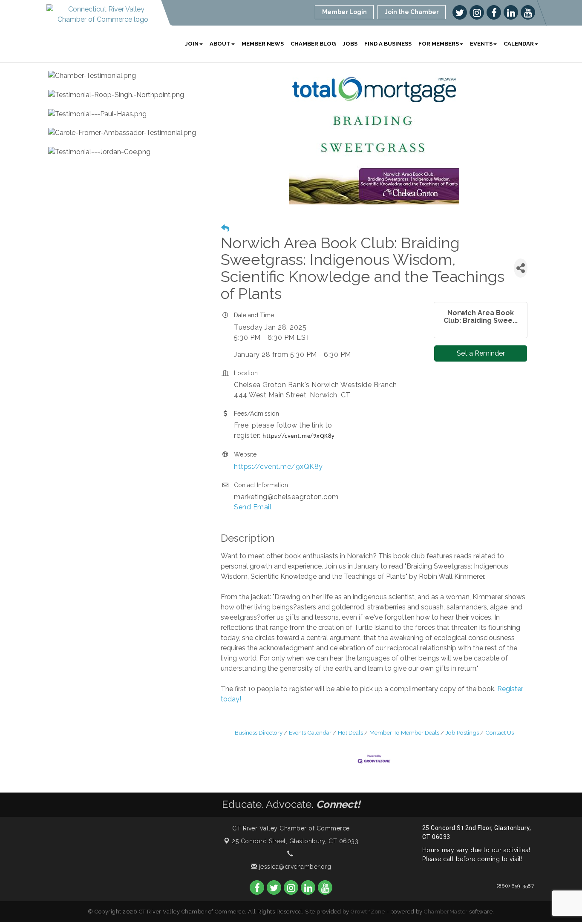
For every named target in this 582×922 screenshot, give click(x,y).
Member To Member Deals (404, 732)
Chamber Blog (313, 43)
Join (192, 43)
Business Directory (258, 732)
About (220, 43)
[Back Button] (225, 228)
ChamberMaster (446, 911)
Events (481, 43)
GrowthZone (368, 911)
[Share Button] (520, 268)
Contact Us (499, 732)
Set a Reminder (481, 353)
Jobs (350, 43)
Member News (263, 43)
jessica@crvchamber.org (294, 866)
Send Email (252, 507)
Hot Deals (350, 732)
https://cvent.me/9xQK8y (278, 466)
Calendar (519, 43)
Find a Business (388, 43)
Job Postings (462, 732)
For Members (438, 43)
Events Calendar (310, 732)
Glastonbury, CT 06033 (295, 841)
